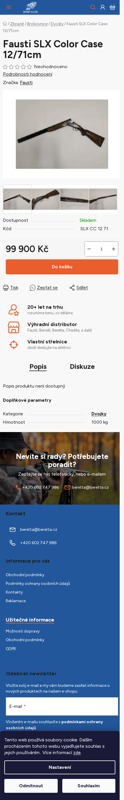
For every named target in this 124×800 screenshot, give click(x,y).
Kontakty (14, 592)
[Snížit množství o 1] (89, 249)
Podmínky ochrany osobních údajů (38, 583)
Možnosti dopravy (23, 631)
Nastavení (60, 767)
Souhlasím (89, 785)
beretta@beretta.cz (90, 487)
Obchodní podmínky (25, 574)
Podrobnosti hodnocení (27, 74)
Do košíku (62, 266)
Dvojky (98, 413)
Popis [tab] (38, 366)
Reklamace (16, 600)
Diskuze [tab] (82, 366)
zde (77, 752)
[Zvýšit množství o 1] (113, 249)
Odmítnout (31, 785)
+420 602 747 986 (40, 487)
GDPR (11, 648)
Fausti (26, 82)
